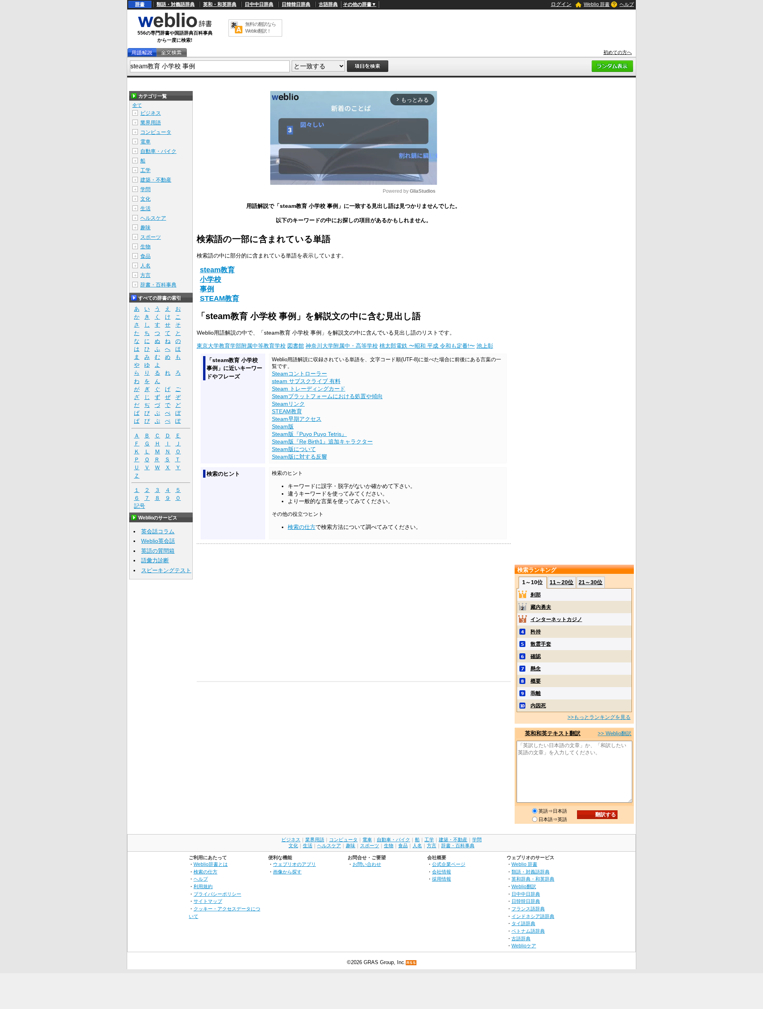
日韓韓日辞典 (296, 4)
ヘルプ (627, 4)
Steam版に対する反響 (299, 456)
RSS (411, 963)
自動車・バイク (158, 151)
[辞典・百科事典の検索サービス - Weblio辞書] (174, 26)
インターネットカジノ (556, 619)
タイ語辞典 (523, 923)
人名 (145, 266)
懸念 (536, 669)
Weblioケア (523, 945)
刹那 (536, 595)
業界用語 (150, 123)
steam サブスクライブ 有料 (306, 381)
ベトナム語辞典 (528, 930)
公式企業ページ (448, 864)
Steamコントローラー (299, 373)
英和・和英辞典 (219, 4)
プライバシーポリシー (217, 894)
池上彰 (484, 346)
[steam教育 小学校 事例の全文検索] (171, 52)
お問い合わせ (366, 864)
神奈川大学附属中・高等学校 (342, 346)
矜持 (536, 632)
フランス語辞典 (528, 908)
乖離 (536, 693)
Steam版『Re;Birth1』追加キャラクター (322, 441)
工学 (145, 170)
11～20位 (561, 582)
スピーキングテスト (166, 570)
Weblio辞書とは (211, 864)
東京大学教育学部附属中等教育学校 (241, 346)
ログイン (561, 4)
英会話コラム (157, 531)
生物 (145, 247)
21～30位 (590, 582)
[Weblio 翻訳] (236, 28)
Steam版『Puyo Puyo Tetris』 (309, 434)
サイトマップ (208, 901)
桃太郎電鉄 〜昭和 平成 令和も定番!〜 (427, 346)
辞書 (140, 4)
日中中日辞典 (259, 4)
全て (137, 105)
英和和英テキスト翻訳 (553, 733)
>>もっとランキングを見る (599, 717)
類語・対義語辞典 (176, 4)
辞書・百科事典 (158, 285)
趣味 (145, 227)
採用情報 (441, 878)
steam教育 (217, 270)
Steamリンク (288, 404)
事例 (207, 289)
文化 (145, 199)
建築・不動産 (155, 180)
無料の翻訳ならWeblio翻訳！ (260, 27)
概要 (536, 681)
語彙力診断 (155, 560)
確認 (536, 656)
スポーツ (150, 237)
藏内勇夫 (541, 607)
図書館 (295, 346)
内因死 (538, 706)
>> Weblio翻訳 (614, 733)
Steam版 (283, 426)
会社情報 (441, 871)
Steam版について (294, 449)
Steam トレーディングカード (308, 388)
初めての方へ (617, 52)
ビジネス (150, 113)
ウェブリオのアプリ (294, 864)
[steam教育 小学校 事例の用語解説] (142, 52)
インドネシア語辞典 (532, 916)
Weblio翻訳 (523, 886)
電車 (145, 142)
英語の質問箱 (157, 551)
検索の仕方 (302, 527)
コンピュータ (155, 132)
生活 (145, 208)
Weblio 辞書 (597, 4)
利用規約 (203, 886)
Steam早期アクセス (296, 419)
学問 (145, 189)
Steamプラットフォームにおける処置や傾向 (327, 396)
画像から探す (287, 871)
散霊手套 (541, 644)
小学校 (210, 279)
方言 (145, 275)
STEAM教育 (219, 298)
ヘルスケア (153, 218)
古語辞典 (328, 4)
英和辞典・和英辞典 (532, 878)
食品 (145, 256)
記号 (139, 506)
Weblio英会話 (158, 541)
